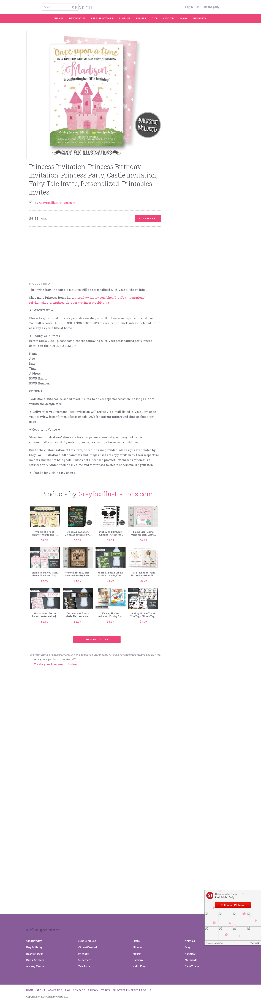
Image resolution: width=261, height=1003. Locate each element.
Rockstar (190, 953)
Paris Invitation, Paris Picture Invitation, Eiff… (143, 574)
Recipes (141, 18)
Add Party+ (200, 18)
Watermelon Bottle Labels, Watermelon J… (45, 615)
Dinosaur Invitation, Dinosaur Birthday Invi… (78, 533)
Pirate (136, 941)
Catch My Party (130, 7)
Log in (189, 6)
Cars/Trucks (192, 966)
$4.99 (45, 540)
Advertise (55, 990)
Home (30, 990)
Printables (102, 18)
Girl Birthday (34, 941)
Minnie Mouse (87, 941)
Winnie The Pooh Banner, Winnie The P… (45, 533)
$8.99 (77, 540)
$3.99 (110, 581)
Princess (83, 953)
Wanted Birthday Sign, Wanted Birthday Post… (78, 574)
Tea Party (84, 966)
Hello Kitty (139, 966)
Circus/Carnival (87, 947)
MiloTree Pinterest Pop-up (132, 990)
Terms (105, 990)
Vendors (169, 18)
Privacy (93, 990)
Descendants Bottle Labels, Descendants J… (78, 615)
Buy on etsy (148, 218)
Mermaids (191, 960)
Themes (58, 18)
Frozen (137, 953)
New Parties (77, 18)
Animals (190, 941)
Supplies (124, 18)
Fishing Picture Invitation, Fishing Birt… (110, 615)
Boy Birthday (34, 947)
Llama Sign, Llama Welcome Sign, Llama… (143, 533)
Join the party (211, 6)
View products (96, 639)
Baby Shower (34, 953)
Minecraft (138, 947)
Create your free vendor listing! (56, 664)
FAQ (67, 990)
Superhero (84, 960)
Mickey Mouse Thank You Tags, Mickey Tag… (143, 615)
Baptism (138, 960)
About (41, 990)
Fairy (188, 947)
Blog (183, 18)
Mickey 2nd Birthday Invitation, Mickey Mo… (110, 533)
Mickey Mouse (35, 966)
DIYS (154, 18)
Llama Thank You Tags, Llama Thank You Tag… (45, 574)
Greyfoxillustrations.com (57, 202)
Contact (79, 990)
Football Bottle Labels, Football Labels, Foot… (110, 574)
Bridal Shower (35, 960)
